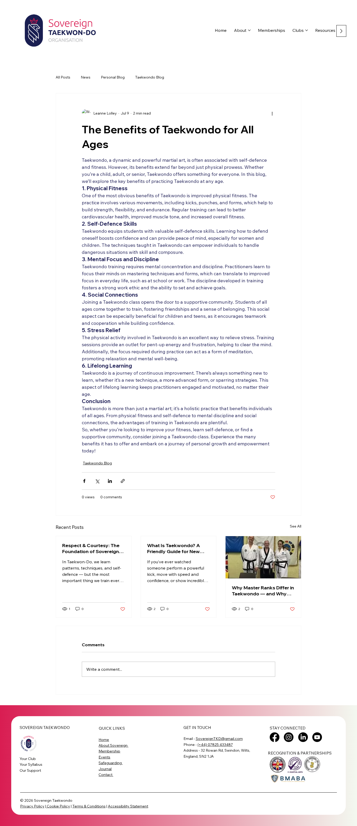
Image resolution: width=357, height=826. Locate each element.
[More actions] (272, 113)
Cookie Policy (58, 806)
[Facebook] (274, 737)
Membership (109, 751)
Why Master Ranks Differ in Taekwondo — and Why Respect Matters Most (263, 591)
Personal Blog (113, 77)
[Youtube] (317, 737)
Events (104, 757)
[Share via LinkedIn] (109, 480)
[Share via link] (122, 480)
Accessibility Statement (128, 806)
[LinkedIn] (303, 737)
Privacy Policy (32, 806)
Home (104, 739)
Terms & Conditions (89, 806)
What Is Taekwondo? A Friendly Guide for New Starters (173, 548)
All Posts (63, 77)
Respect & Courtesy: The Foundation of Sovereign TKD (90, 548)
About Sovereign (113, 745)
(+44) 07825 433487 (215, 744)
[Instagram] (288, 737)
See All (295, 526)
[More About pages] (249, 30)
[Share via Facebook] (84, 480)
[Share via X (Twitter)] (97, 480)
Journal (105, 769)
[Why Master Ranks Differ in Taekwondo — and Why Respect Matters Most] (263, 557)
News (85, 77)
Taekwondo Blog (149, 77)
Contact (106, 774)
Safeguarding (111, 763)
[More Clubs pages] (306, 30)
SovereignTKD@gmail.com (219, 738)
